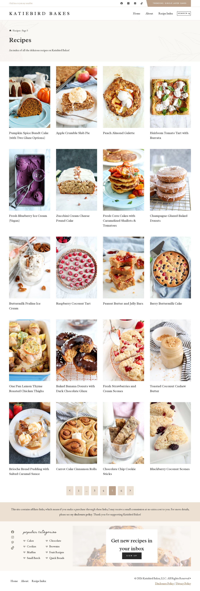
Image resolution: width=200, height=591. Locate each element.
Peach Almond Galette (119, 133)
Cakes (30, 540)
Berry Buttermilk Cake (166, 303)
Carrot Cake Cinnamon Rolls (76, 469)
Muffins (31, 552)
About (149, 13)
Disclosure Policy (164, 583)
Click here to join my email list (20, 3)
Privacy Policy (183, 583)
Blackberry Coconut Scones (170, 469)
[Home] (10, 30)
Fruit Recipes (56, 552)
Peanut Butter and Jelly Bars (123, 303)
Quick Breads (56, 558)
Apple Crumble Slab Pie (73, 133)
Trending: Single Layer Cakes (170, 3)
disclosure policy (83, 514)
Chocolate (55, 540)
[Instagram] (128, 3)
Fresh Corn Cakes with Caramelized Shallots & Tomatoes (119, 221)
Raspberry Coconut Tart (73, 303)
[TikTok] (142, 3)
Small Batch (33, 558)
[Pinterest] (135, 3)
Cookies (31, 546)
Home (136, 13)
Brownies (54, 546)
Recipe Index (166, 13)
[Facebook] (121, 3)
